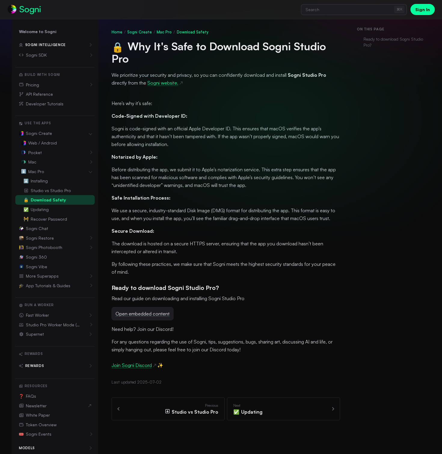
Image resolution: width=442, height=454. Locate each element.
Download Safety (192, 32)
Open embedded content (142, 314)
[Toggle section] (90, 55)
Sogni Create (139, 32)
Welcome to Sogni (37, 31)
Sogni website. (162, 83)
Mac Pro (164, 32)
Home (117, 32)
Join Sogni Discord (132, 365)
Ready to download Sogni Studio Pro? (393, 42)
